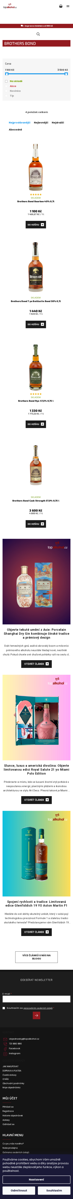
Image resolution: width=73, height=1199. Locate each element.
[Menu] (68, 6)
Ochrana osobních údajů (16, 1152)
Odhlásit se (8, 1124)
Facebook (14, 1048)
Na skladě (16, 81)
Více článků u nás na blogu (36, 957)
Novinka (15, 91)
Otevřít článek (34, 664)
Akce (13, 86)
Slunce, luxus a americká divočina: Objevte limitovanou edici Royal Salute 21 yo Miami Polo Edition (36, 769)
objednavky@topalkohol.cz (24, 1038)
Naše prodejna (10, 1148)
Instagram (14, 1053)
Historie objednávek (13, 1115)
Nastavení (36, 1180)
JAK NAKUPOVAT (11, 1066)
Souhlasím (54, 1190)
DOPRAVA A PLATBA (12, 1070)
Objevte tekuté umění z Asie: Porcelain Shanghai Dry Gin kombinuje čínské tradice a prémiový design (36, 633)
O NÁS (6, 1079)
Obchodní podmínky (13, 1083)
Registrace (8, 1111)
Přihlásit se (37, 1016)
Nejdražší (58, 122)
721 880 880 (15, 1043)
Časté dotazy (9, 1075)
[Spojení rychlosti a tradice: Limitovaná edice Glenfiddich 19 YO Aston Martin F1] (36, 853)
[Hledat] (37, 34)
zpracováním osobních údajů (37, 1008)
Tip (12, 95)
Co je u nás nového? (13, 1143)
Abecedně (15, 129)
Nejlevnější (41, 122)
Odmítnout (19, 1190)
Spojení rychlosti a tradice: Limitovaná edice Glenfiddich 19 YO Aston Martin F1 (36, 903)
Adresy (6, 1120)
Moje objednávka (11, 1087)
